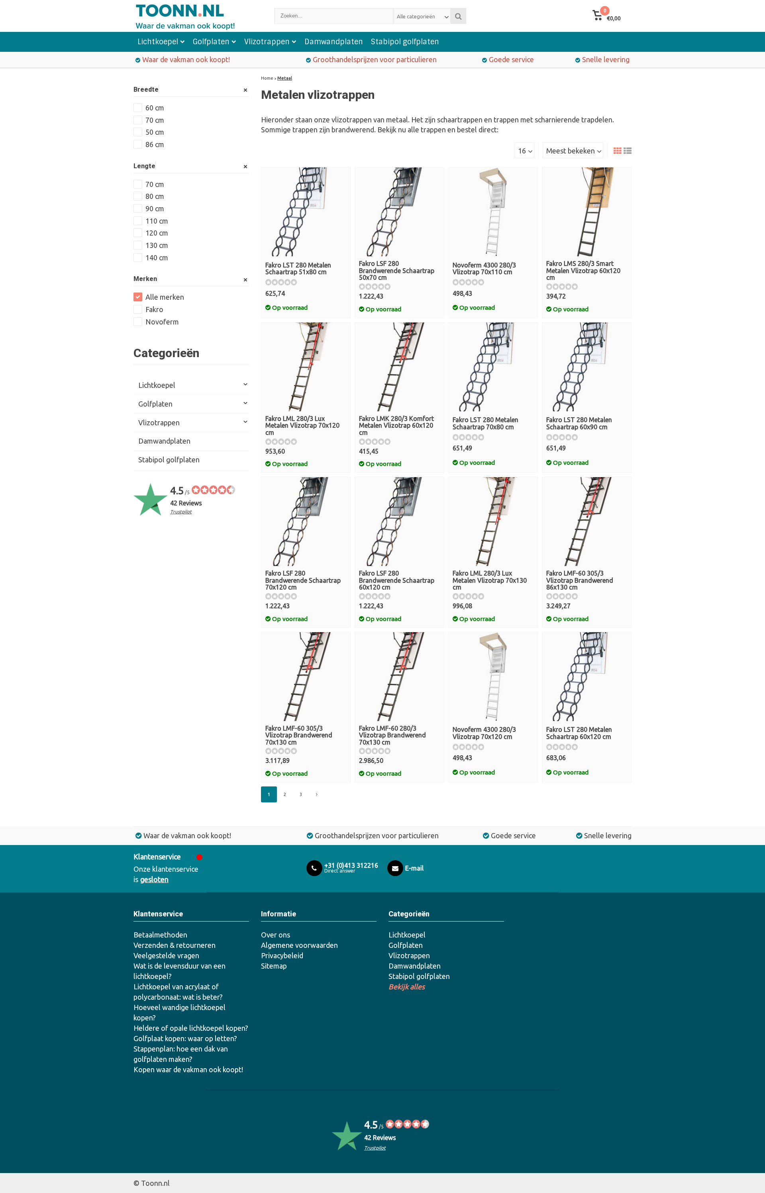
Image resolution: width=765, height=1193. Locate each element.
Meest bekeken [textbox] (570, 151)
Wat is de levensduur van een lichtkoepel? (179, 971)
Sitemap (274, 966)
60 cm (154, 108)
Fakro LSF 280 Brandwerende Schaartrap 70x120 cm (303, 580)
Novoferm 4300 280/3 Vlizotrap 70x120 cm (484, 733)
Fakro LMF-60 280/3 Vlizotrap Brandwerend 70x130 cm (392, 735)
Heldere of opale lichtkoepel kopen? (190, 1028)
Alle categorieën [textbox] (416, 16)
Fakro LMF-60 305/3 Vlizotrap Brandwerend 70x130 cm (298, 735)
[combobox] (422, 16)
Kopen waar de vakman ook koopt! (188, 1069)
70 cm (154, 120)
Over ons (275, 935)
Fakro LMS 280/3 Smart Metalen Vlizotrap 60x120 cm (583, 270)
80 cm (154, 196)
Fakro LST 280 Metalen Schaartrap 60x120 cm (579, 733)
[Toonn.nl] (195, 16)
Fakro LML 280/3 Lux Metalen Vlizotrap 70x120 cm (302, 425)
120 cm (156, 233)
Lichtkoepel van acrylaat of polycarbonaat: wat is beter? (178, 992)
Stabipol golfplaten (405, 42)
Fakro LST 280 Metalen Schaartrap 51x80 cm (298, 268)
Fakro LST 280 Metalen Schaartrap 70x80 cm (485, 423)
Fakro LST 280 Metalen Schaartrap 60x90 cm (579, 423)
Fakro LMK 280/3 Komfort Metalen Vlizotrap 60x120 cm (396, 425)
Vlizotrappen (267, 42)
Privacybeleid (282, 955)
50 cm (154, 132)
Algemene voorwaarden (299, 945)
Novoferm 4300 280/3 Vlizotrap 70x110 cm (484, 268)
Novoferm (162, 322)
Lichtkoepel (157, 42)
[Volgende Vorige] (317, 794)
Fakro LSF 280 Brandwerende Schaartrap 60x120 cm (396, 580)
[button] (607, 16)
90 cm (154, 208)
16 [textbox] (522, 151)
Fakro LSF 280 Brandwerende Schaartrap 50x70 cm (396, 270)
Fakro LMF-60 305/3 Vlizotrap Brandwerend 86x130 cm (579, 580)
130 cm (156, 245)
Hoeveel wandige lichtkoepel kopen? (179, 1012)
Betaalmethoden (160, 935)
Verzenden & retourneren (174, 945)
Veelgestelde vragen (166, 955)
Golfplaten (211, 42)
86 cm (154, 144)
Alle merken (164, 297)
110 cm (156, 221)
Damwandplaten (333, 42)
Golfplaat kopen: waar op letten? (185, 1038)
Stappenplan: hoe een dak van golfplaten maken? (180, 1054)
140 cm (156, 257)
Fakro (154, 309)
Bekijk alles (406, 987)
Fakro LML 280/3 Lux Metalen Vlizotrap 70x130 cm (490, 580)
